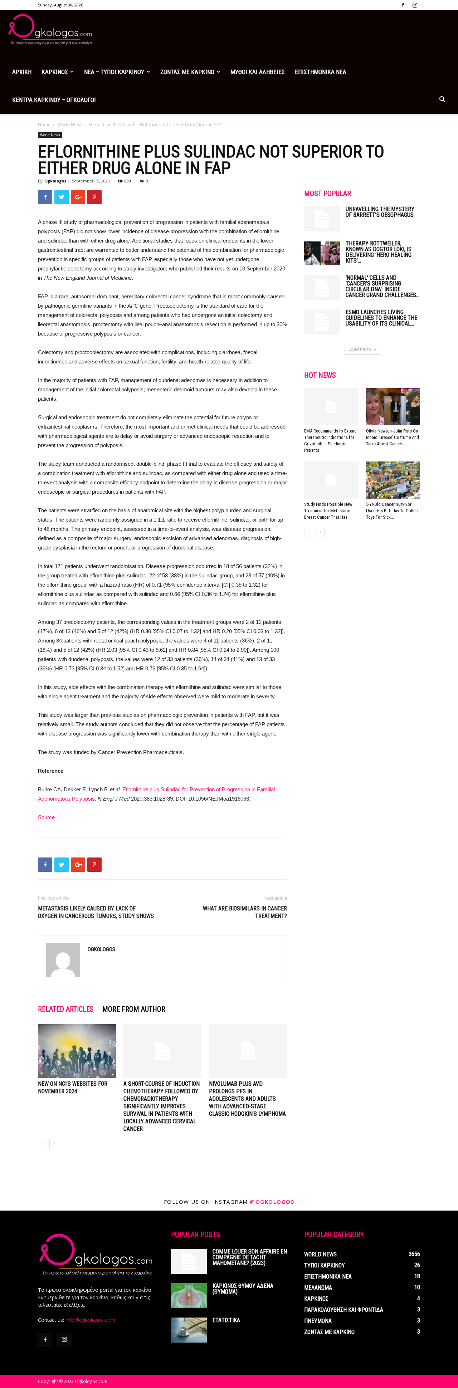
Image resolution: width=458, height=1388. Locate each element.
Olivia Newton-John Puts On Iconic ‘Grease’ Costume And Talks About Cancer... (392, 437)
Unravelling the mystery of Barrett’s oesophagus (380, 212)
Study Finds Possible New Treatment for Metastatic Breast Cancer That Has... (328, 511)
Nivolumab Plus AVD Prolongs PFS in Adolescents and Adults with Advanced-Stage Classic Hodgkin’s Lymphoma (247, 1098)
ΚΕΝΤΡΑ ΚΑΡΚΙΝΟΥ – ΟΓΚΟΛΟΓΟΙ (54, 99)
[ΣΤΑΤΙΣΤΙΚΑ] (189, 1330)
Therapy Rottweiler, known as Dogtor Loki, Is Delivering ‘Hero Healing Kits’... (378, 252)
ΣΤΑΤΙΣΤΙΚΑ (226, 1320)
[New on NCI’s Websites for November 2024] (77, 1051)
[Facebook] (403, 5)
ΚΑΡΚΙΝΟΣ (55, 71)
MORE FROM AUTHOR (133, 1009)
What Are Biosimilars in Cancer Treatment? (245, 912)
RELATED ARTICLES (66, 1009)
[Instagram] (414, 5)
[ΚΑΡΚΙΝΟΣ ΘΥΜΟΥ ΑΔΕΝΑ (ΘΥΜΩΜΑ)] (189, 1295)
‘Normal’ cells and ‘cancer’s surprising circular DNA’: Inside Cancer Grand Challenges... (382, 286)
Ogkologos (55, 181)
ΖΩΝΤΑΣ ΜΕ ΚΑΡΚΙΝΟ (187, 71)
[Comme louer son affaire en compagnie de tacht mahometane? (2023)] (189, 1261)
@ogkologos (272, 1201)
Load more (360, 349)
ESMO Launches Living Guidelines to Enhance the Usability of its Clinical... (381, 318)
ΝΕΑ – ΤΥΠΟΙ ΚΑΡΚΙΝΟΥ (114, 71)
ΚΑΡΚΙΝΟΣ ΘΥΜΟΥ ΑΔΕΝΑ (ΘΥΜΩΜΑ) (243, 1288)
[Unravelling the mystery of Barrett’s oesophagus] (322, 218)
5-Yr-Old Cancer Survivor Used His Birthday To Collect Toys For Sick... (392, 511)
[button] (442, 100)
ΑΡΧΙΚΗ (21, 71)
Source (46, 817)
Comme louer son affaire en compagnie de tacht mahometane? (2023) (250, 1257)
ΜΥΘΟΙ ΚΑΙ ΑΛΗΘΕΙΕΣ (257, 71)
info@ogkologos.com (90, 1319)
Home (44, 125)
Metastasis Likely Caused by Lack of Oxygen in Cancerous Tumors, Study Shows (96, 912)
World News (69, 125)
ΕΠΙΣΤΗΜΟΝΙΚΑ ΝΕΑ (320, 71)
